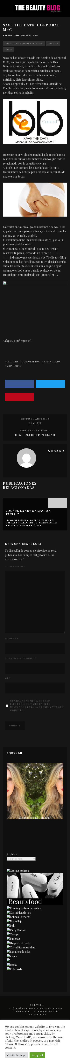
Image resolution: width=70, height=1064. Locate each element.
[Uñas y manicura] (19, 951)
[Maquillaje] (14, 921)
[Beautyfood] (35, 904)
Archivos (12, 854)
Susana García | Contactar (35, 817)
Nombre (11, 638)
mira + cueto (52, 361)
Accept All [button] (37, 1055)
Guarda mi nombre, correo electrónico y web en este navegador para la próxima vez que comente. (36, 705)
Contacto (23, 1011)
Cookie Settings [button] (16, 1055)
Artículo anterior (35, 418)
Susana (7, 35)
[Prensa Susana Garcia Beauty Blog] (8, 960)
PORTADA (37, 1005)
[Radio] (12, 965)
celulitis (12, 361)
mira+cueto (14, 365)
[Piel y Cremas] (16, 930)
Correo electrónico (22, 658)
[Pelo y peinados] (11, 925)
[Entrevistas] (15, 969)
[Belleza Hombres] (21, 947)
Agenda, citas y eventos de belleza (24, 43)
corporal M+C (31, 361)
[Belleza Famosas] (13, 938)
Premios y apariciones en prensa (38, 1008)
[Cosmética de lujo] (19, 912)
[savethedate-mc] (35, 121)
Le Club (35, 423)
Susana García (48, 1011)
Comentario (15, 566)
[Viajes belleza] (12, 956)
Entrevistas (37, 1014)
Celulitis (53, 43)
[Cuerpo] (13, 934)
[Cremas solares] (18, 870)
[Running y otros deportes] (24, 908)
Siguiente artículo (35, 430)
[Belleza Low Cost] (18, 917)
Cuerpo (8, 49)
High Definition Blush (35, 435)
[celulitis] (35, 199)
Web (7, 678)
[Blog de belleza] (18, 943)
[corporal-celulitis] (35, 305)
